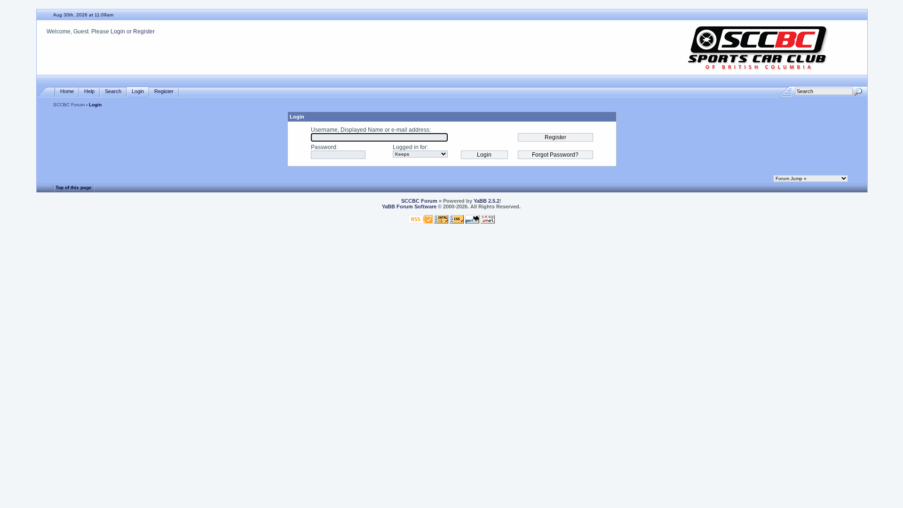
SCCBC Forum (69, 104)
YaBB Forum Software (409, 206)
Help (89, 91)
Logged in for (410, 147)
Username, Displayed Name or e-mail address (370, 130)
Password (323, 147)
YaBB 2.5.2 (486, 201)
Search (113, 91)
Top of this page (73, 187)
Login (118, 31)
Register (144, 31)
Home (67, 91)
